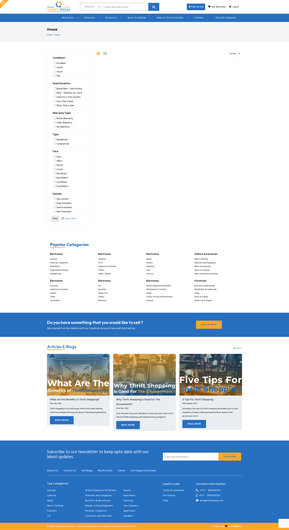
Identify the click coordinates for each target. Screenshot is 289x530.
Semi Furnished (64, 208)
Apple (149, 259)
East (59, 157)
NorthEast (62, 174)
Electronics (111, 18)
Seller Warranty (64, 123)
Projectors (103, 293)
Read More (62, 420)
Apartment (129, 496)
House (57, 35)
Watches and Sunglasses (205, 263)
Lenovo (149, 274)
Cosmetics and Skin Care (98, 516)
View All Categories (225, 18)
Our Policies (169, 496)
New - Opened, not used (69, 93)
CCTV (100, 263)
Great (60, 67)
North (60, 165)
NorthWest (62, 178)
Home (49, 35)
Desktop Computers (59, 263)
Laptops (53, 259)
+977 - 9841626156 (209, 496)
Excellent (61, 63)
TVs (99, 286)
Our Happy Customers (143, 470)
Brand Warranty (65, 118)
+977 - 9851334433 (210, 490)
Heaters (149, 300)
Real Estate (68, 18)
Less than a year (65, 101)
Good (59, 72)
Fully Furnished (64, 203)
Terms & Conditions (173, 490)
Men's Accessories (202, 266)
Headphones (55, 274)
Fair (58, 76)
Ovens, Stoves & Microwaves (159, 297)
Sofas (196, 293)
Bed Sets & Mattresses (204, 286)
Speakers (102, 289)
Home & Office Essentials (170, 18)
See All (236, 348)
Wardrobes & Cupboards (205, 289)
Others (101, 270)
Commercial (63, 144)
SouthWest (62, 186)
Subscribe (230, 457)
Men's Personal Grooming (206, 274)
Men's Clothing (201, 259)
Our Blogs (87, 470)
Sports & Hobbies (136, 18)
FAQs (165, 501)
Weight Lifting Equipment (99, 506)
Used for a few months (69, 97)
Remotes (102, 300)
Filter (55, 219)
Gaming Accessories (59, 289)
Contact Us (69, 470)
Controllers (55, 300)
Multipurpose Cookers (156, 289)
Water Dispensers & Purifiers (158, 286)
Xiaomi (149, 263)
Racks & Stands (201, 297)
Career (121, 470)
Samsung (150, 266)
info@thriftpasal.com (211, 501)
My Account (105, 470)
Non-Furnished (64, 212)
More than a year (65, 106)
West (59, 161)
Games (53, 293)
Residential (62, 140)
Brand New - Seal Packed (69, 89)
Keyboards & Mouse (59, 270)
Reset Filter (70, 219)
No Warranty (63, 127)
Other (52, 297)
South (60, 169)
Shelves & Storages (203, 300)
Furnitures (89, 18)
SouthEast (62, 182)
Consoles (54, 286)
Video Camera (104, 274)
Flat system (63, 199)
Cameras (102, 259)
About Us (52, 470)
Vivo (148, 270)
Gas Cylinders (130, 506)
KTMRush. (236, 526)
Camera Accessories (107, 266)
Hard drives (55, 266)
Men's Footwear (201, 270)
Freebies (199, 18)
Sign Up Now (209, 325)
